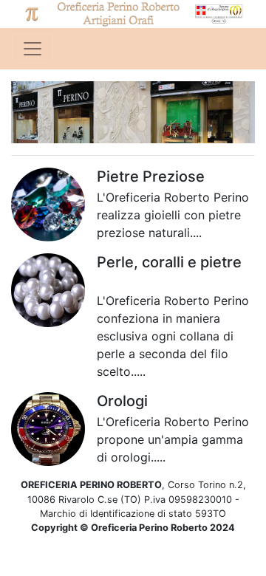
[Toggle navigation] (32, 49)
